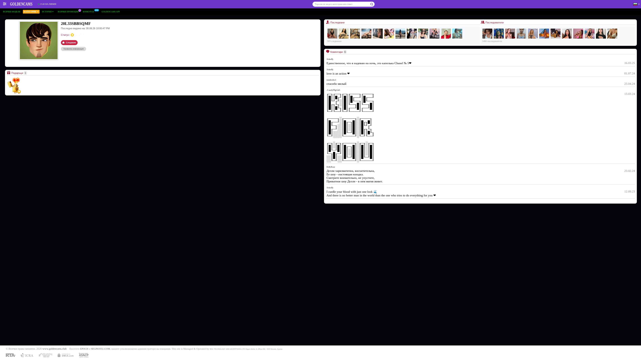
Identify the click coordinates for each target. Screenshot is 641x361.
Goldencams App (110, 12)
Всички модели (11, 12)
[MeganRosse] (578, 33)
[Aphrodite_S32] (332, 33)
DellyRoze (331, 167)
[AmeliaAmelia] (400, 33)
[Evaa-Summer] (555, 33)
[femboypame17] (343, 33)
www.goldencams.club (54, 348)
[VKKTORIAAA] (457, 33)
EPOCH (84, 348)
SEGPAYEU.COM (100, 348)
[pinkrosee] (377, 33)
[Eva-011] (498, 33)
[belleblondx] (446, 33)
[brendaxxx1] (434, 33)
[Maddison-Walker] (532, 33)
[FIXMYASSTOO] (355, 33)
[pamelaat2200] (510, 33)
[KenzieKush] (567, 33)
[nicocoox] (612, 33)
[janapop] (544, 33)
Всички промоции (68, 12)
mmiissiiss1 (331, 80)
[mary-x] (411, 33)
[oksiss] (366, 33)
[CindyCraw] (423, 33)
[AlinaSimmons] (601, 33)
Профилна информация (73, 49)
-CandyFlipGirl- (333, 90)
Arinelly (330, 59)
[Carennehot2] (521, 33)
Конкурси (88, 12)
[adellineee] (389, 33)
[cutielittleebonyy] (487, 33)
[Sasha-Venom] (589, 33)
